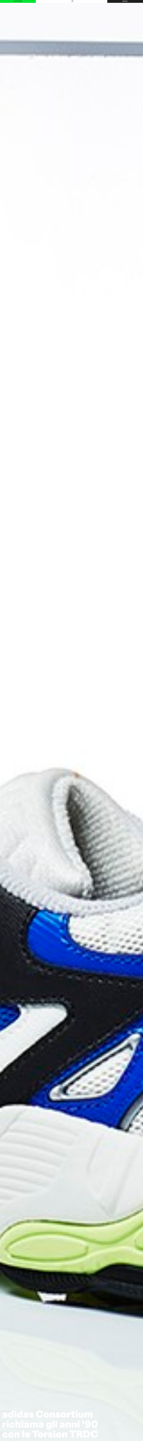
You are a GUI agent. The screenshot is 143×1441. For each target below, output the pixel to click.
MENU (125, 1)
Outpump (18, 1)
